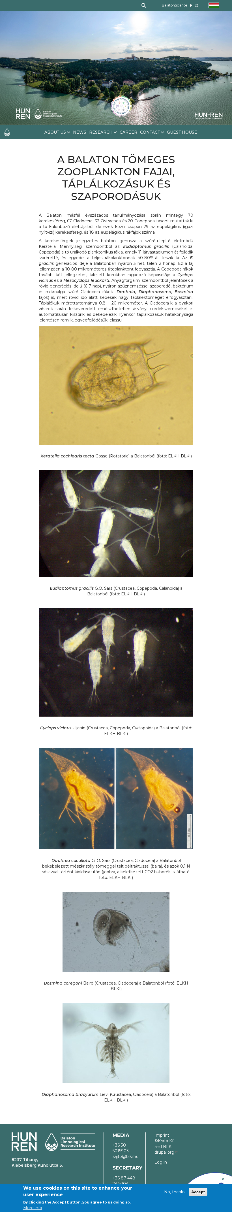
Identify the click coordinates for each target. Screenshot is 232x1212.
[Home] (39, 83)
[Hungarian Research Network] (208, 116)
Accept (198, 1192)
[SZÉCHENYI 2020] (223, 1179)
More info (32, 1207)
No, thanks (174, 1191)
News (79, 132)
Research (101, 132)
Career (128, 132)
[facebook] (191, 5)
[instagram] (196, 5)
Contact (150, 132)
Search (141, 5)
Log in (160, 1162)
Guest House (182, 132)
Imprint (161, 1135)
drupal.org (164, 1152)
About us (55, 132)
